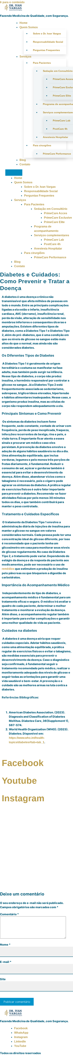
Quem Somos (28, 27)
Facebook (21, 1028)
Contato (24, 164)
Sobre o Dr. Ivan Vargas (47, 33)
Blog (22, 159)
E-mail (5, 962)
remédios (8, 568)
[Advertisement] (36, 851)
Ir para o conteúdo (12, 2)
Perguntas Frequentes (46, 50)
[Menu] (13, 172)
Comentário (9, 914)
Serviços (25, 56)
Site (3, 979)
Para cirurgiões (42, 145)
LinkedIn (20, 1041)
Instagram (21, 1037)
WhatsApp (21, 1032)
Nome (5, 944)
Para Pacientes (42, 62)
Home (23, 22)
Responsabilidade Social (48, 41)
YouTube (20, 1045)
